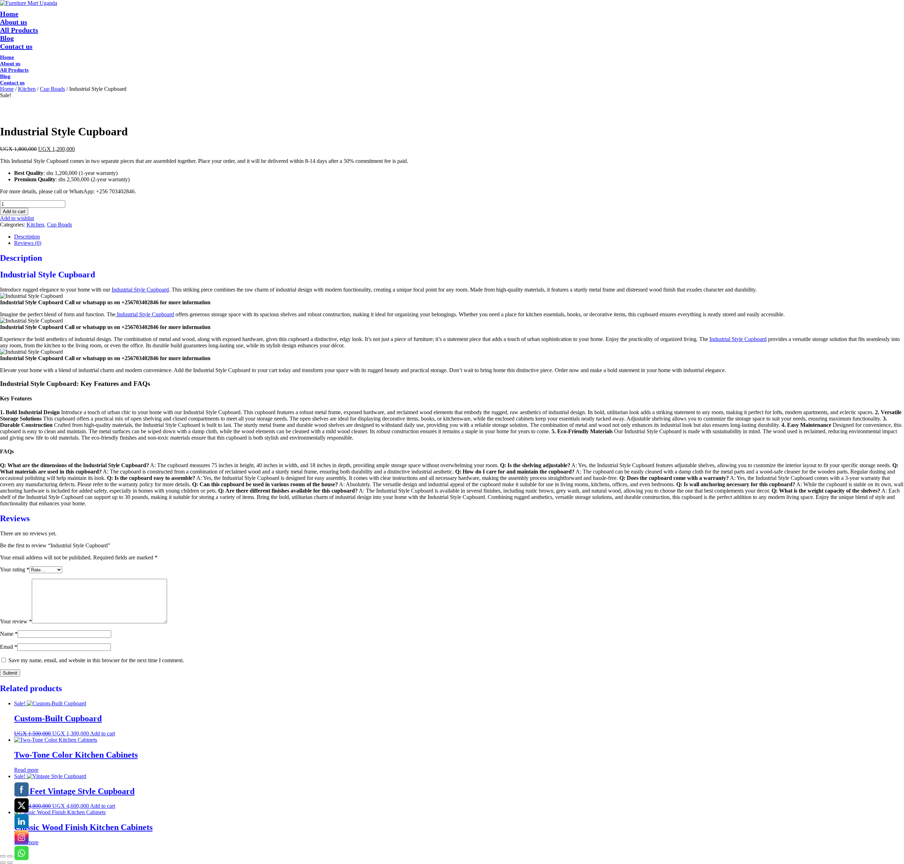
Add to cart (14, 211)
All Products (19, 30)
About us (13, 22)
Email (8, 647)
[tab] (459, 237)
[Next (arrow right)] (10, 863)
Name (9, 634)
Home (9, 14)
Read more (26, 770)
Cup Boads (52, 89)
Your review (16, 621)
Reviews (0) (27, 243)
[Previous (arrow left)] (3, 863)
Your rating (14, 569)
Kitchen (27, 89)
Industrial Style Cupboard (140, 290)
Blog (7, 38)
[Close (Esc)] (3, 856)
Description (27, 237)
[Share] (10, 856)
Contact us (16, 46)
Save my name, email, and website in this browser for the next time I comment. (96, 660)
